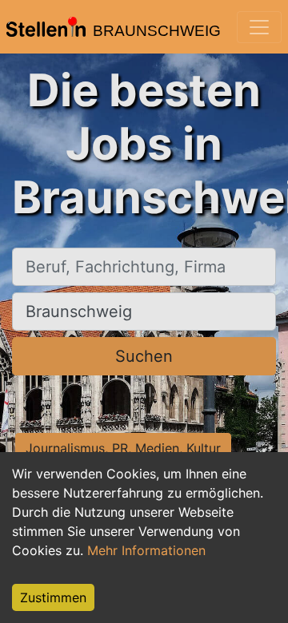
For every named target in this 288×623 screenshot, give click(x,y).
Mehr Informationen (146, 550)
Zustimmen (53, 597)
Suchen (144, 356)
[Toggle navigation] (259, 27)
